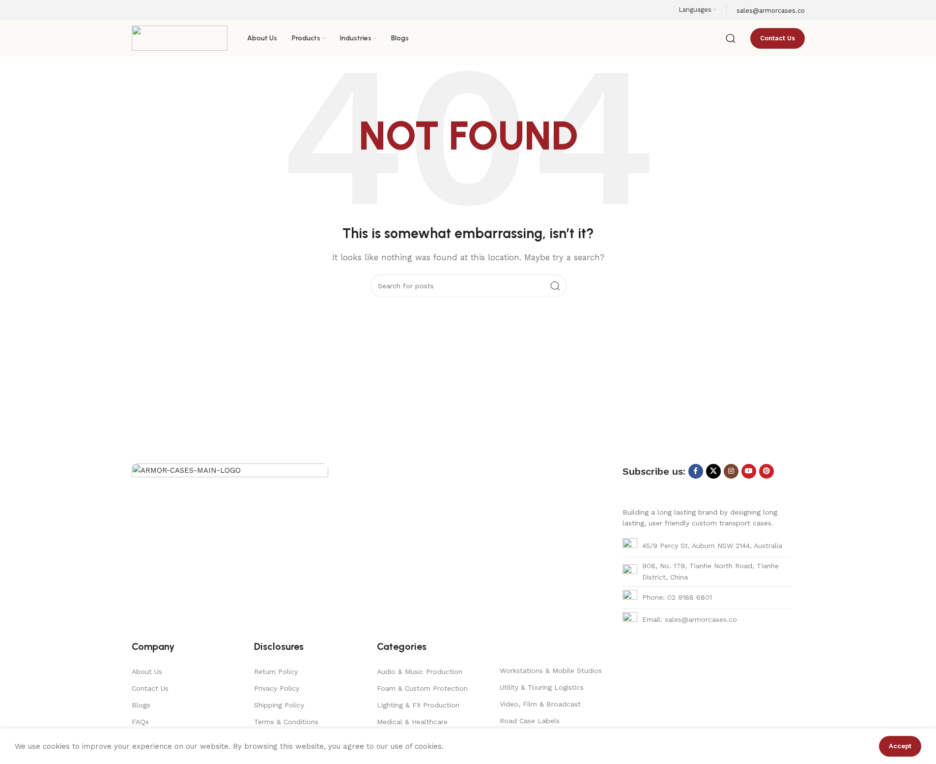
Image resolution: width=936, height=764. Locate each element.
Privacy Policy (276, 688)
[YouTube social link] (748, 471)
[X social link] (713, 471)
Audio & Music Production (419, 671)
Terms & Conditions (286, 722)
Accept (900, 746)
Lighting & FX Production (418, 705)
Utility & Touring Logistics (542, 687)
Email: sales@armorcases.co (689, 619)
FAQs (140, 722)
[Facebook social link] (695, 471)
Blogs (141, 705)
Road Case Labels (530, 721)
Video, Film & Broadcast (540, 704)
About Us (147, 671)
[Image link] (230, 536)
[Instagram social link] (731, 471)
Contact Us (150, 688)
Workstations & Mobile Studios (551, 670)
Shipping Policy (279, 705)
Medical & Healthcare (412, 722)
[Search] (730, 38)
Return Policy (276, 671)
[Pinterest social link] (766, 471)
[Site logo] (179, 37)
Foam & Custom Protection (422, 688)
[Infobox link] (468, 28)
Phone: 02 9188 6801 (677, 597)
